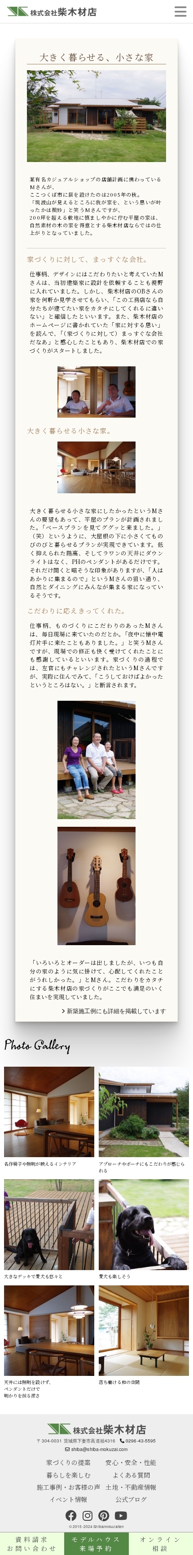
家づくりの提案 (68, 1462)
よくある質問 (131, 1474)
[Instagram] (87, 1515)
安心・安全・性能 (130, 1462)
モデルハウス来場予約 (96, 1544)
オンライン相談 (161, 1544)
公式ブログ (131, 1499)
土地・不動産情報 (130, 1487)
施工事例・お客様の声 (68, 1487)
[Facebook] (71, 1515)
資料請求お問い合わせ (32, 1544)
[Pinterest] (103, 1515)
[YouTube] (120, 1515)
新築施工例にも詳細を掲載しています (115, 1011)
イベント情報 (68, 1499)
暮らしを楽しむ (68, 1474)
